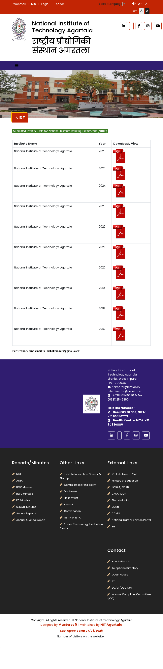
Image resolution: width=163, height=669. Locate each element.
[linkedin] (123, 26)
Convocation (72, 511)
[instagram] (148, 26)
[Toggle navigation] (16, 66)
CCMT (115, 507)
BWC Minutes (24, 494)
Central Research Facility (80, 485)
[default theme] (141, 11)
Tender (59, 4)
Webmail (19, 4)
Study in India (120, 500)
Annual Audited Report (30, 520)
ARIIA (19, 481)
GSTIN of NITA (72, 517)
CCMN (116, 513)
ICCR (123, 494)
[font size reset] (146, 4)
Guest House (120, 574)
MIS (33, 4)
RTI (113, 581)
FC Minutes (23, 500)
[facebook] (139, 26)
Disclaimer (71, 491)
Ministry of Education (125, 481)
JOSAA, (116, 487)
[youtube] (158, 26)
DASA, (115, 494)
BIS (113, 526)
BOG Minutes (24, 487)
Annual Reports (26, 513)
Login (45, 4)
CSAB (125, 487)
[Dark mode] (147, 11)
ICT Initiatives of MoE (124, 474)
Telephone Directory (125, 568)
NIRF (18, 474)
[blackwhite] (131, 26)
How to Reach (121, 561)
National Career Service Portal (131, 520)
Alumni (68, 504)
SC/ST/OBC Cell (122, 588)
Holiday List (71, 498)
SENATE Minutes (26, 507)
